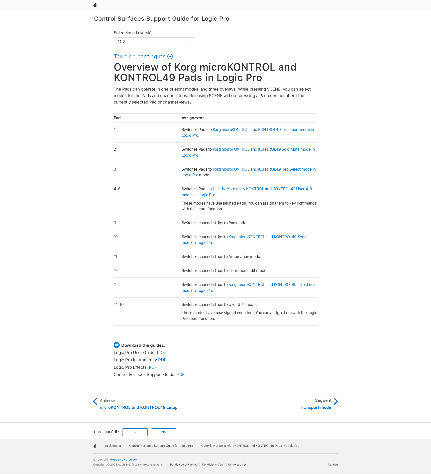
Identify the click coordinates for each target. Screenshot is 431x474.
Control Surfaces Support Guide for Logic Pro (161, 18)
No (164, 432)
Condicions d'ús (212, 464)
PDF (161, 352)
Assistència (113, 446)
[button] (143, 56)
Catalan (333, 464)
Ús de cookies (237, 464)
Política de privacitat (183, 464)
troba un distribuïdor (123, 459)
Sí (135, 432)
